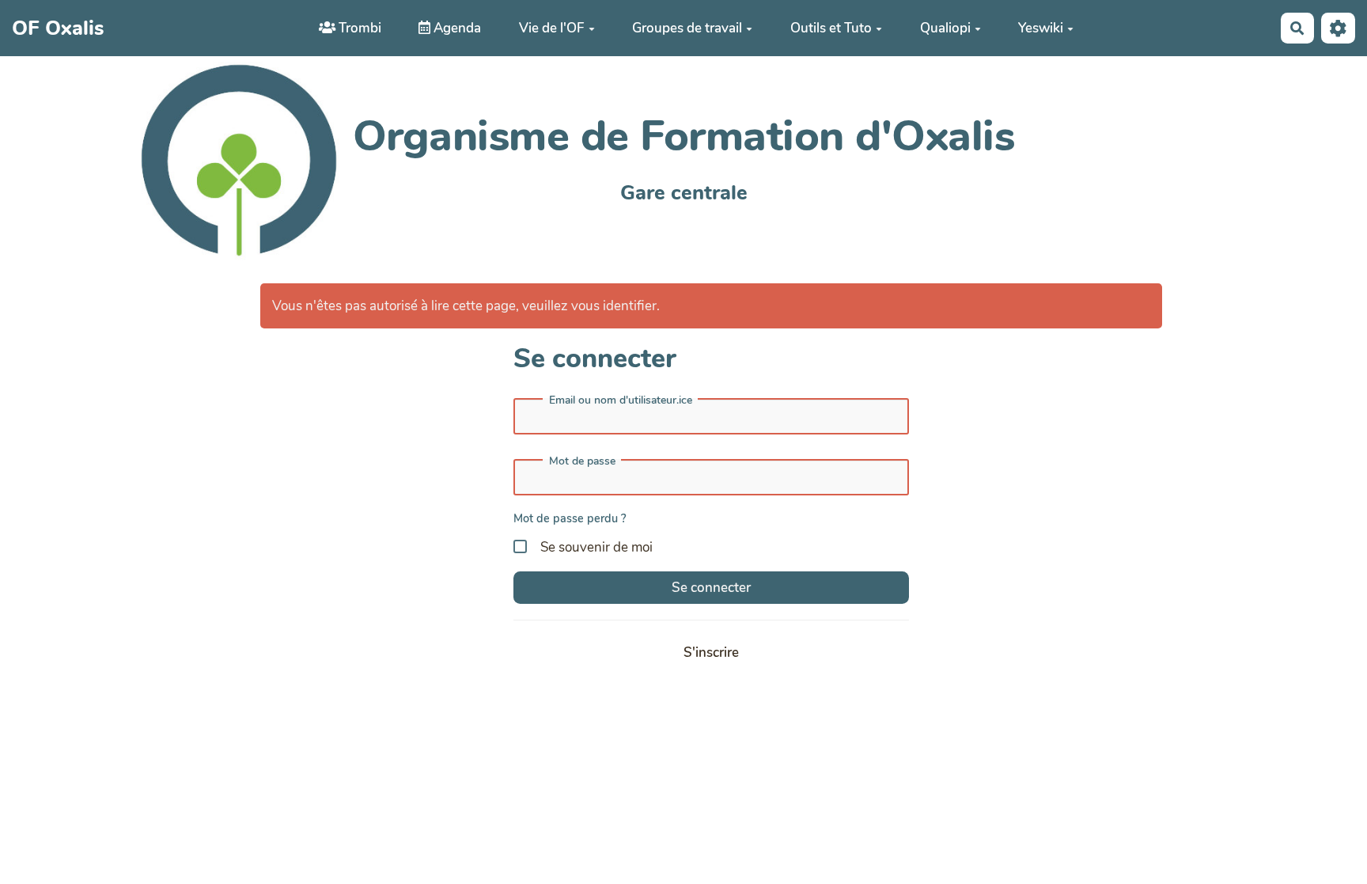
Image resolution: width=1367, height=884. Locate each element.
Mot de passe (582, 461)
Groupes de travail (687, 28)
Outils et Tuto (831, 28)
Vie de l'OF (552, 28)
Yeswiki (1040, 28)
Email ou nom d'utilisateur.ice (620, 400)
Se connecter (711, 588)
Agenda (455, 28)
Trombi (358, 28)
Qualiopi (945, 28)
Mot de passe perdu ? (570, 518)
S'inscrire (711, 652)
